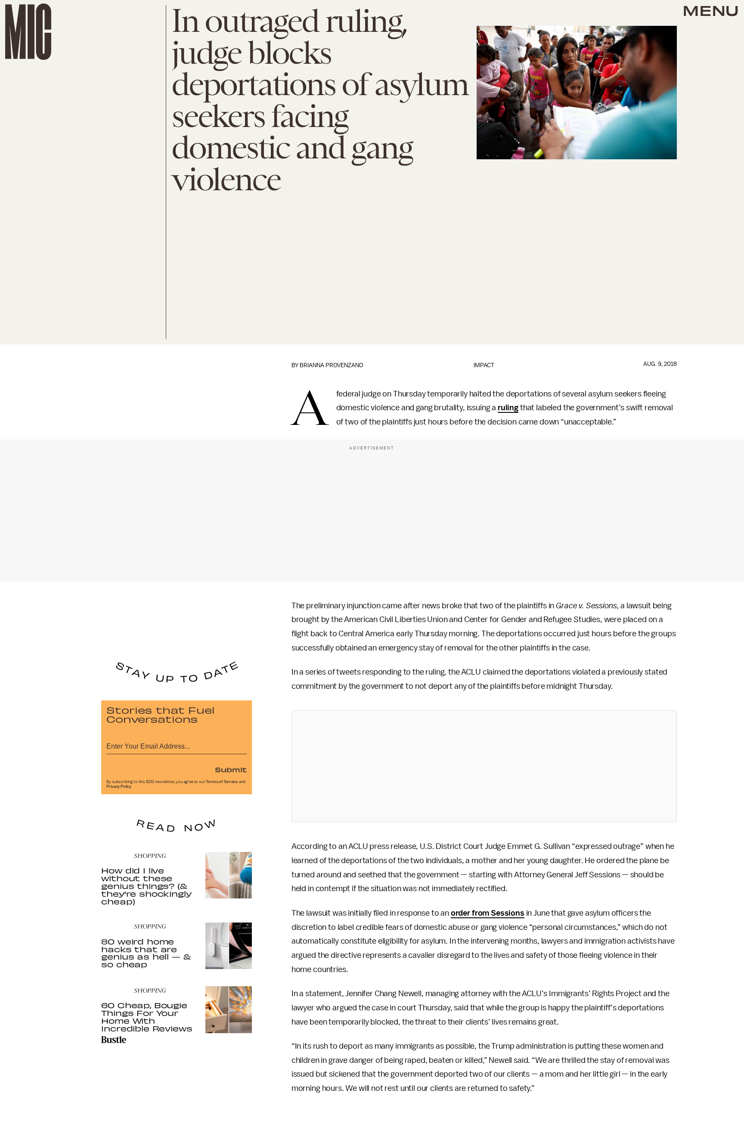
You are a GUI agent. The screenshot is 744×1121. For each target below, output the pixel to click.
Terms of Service (222, 782)
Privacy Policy (118, 786)
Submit (231, 769)
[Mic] (28, 31)
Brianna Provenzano (331, 365)
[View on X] (484, 766)
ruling (508, 407)
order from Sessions (487, 913)
